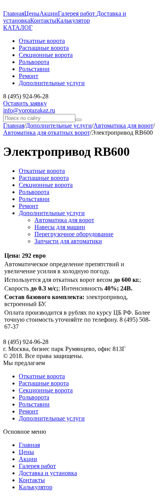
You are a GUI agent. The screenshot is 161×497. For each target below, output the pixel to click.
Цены (31, 13)
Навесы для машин (59, 227)
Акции (48, 13)
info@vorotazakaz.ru (29, 110)
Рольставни (34, 199)
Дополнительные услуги (59, 125)
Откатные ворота (42, 170)
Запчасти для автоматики (68, 241)
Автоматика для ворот (123, 125)
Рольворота (34, 192)
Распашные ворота (44, 178)
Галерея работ (77, 13)
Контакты (43, 20)
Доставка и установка (48, 473)
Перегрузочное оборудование (73, 234)
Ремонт (28, 206)
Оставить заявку (25, 103)
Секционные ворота (46, 185)
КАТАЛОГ (17, 27)
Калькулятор (73, 20)
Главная (13, 13)
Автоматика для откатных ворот (46, 132)
